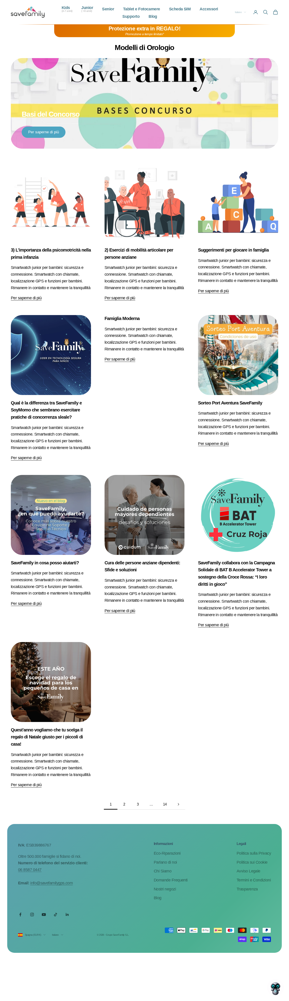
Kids (67, 9)
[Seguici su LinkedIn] (67, 914)
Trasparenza (247, 889)
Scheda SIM (180, 9)
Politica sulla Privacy (254, 853)
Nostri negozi (165, 889)
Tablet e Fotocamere (141, 9)
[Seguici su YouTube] (44, 914)
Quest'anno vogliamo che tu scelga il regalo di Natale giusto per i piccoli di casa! (47, 737)
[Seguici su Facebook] (20, 914)
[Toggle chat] (275, 987)
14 (165, 804)
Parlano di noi (165, 862)
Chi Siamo (162, 871)
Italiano (238, 12)
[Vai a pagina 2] (178, 804)
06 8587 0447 (30, 869)
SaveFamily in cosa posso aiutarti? (45, 562)
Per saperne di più (43, 132)
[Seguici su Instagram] (32, 914)
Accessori (209, 9)
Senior (108, 9)
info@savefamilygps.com (51, 883)
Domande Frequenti (171, 880)
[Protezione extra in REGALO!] (144, 31)
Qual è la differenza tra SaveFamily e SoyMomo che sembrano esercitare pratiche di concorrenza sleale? (46, 410)
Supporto (131, 17)
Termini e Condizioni (254, 880)
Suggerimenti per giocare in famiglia (233, 249)
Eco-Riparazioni (167, 853)
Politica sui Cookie (252, 862)
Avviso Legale (248, 871)
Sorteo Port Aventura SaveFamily (230, 402)
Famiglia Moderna (122, 318)
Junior (87, 9)
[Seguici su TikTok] (55, 914)
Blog (153, 17)
